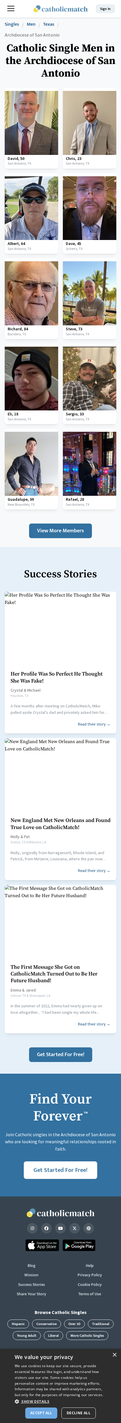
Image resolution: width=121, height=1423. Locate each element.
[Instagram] (32, 1228)
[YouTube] (60, 1228)
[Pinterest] (88, 1228)
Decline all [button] (78, 1412)
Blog (32, 1266)
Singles (12, 24)
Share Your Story (31, 1294)
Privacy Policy (90, 1275)
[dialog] (60, 1386)
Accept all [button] (41, 1412)
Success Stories (31, 1285)
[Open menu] (11, 8)
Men (31, 24)
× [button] (114, 1355)
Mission (31, 1275)
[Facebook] (46, 1228)
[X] (74, 1228)
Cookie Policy (90, 1285)
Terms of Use (89, 1294)
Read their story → (94, 724)
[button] (60, 1401)
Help (90, 1266)
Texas (48, 24)
